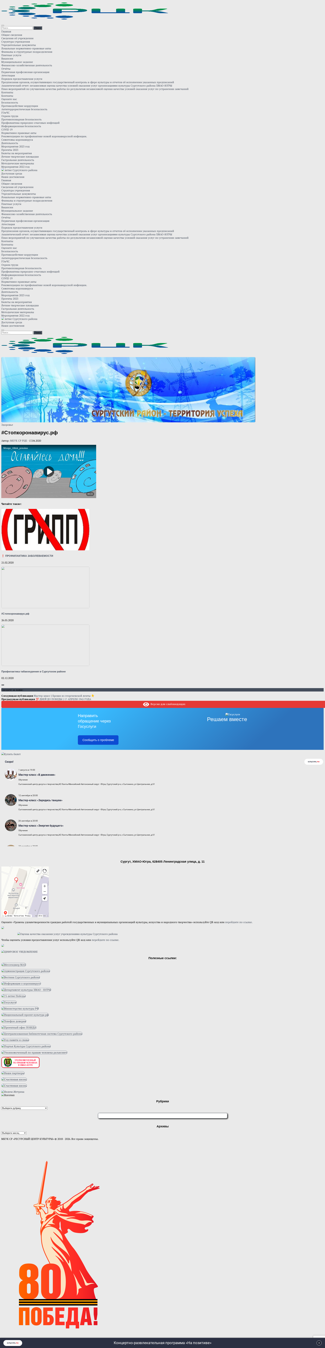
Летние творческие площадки (20, 156)
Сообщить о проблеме (98, 740)
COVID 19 (7, 129)
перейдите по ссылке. (239, 922)
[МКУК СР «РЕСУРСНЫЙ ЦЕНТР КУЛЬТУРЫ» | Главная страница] (84, 18)
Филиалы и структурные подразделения (26, 51)
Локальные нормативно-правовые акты (26, 48)
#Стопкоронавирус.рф (15, 613)
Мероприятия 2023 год (15, 146)
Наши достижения (12, 177)
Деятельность (9, 143)
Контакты (7, 92)
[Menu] (2, 25)
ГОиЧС (5, 112)
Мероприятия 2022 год (15, 166)
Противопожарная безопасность (21, 119)
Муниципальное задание (17, 62)
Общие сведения (11, 35)
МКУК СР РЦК (18, 440)
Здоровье (7, 424)
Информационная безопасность (21, 126)
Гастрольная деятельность (17, 160)
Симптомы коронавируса (17, 139)
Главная (6, 31)
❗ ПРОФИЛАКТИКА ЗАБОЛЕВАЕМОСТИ (27, 555)
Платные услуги (11, 55)
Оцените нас (9, 99)
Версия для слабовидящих (167, 704)
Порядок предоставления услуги (21, 78)
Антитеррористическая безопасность (24, 109)
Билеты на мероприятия (16, 153)
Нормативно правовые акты (18, 133)
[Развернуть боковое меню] (2, 684)
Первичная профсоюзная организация (25, 72)
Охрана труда (9, 116)
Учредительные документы (18, 45)
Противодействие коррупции (19, 106)
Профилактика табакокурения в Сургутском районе (33, 671)
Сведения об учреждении (17, 38)
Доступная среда (11, 173)
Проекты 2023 (9, 149)
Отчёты (5, 68)
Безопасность (9, 102)
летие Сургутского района (20, 170)
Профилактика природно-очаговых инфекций (30, 122)
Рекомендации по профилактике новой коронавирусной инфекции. (44, 136)
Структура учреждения (15, 41)
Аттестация (8, 75)
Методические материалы (17, 163)
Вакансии (7, 58)
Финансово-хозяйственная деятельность (26, 65)
